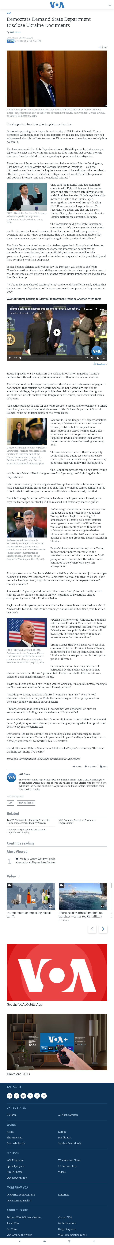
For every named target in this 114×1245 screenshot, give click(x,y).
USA (9, 13)
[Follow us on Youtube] (23, 1096)
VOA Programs (15, 1160)
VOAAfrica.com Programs (21, 1194)
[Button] (103, 47)
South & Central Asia (69, 1143)
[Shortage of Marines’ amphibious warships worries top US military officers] (83, 896)
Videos (62, 1172)
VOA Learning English (19, 1200)
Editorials (63, 1194)
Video (11, 877)
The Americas (14, 1137)
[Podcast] (44, 1096)
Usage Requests (67, 1229)
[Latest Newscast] (20, 1241)
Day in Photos (14, 1172)
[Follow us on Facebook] (9, 1096)
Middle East (65, 1137)
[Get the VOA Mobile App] (57, 972)
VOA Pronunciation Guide (72, 1235)
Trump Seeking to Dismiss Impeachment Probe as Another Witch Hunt (51, 308)
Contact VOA (65, 1217)
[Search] (93, 1241)
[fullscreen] (104, 358)
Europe (62, 1131)
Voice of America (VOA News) (28, 313)
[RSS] (37, 1096)
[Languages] (69, 1241)
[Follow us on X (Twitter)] (16, 1096)
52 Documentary (67, 1166)
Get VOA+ (12, 1229)
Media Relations (67, 1223)
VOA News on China (69, 1160)
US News (11, 1114)
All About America (68, 1114)
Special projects (15, 1166)
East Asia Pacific (16, 1143)
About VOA (13, 1223)
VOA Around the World (19, 1235)
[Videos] (44, 1241)
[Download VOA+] (57, 1042)
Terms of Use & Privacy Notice (24, 1217)
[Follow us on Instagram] (30, 1096)
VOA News (15, 32)
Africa (10, 1131)
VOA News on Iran (17, 1177)
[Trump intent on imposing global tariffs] (31, 896)
